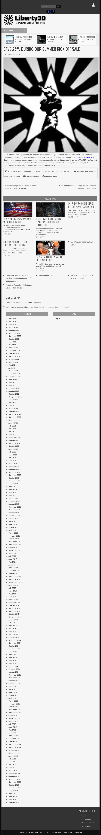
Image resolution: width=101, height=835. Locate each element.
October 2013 (13, 681)
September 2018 (15, 516)
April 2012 (12, 733)
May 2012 (12, 730)
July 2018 (12, 521)
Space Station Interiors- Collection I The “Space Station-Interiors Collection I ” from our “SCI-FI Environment (49, 231)
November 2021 (14, 417)
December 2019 (14, 472)
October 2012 (13, 715)
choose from (42, 163)
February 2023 (14, 388)
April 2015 (12, 631)
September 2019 (15, 481)
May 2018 (12, 527)
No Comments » (32, 176)
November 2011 (14, 747)
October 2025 (13, 339)
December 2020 (14, 443)
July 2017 (12, 556)
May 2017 (12, 562)
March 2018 (13, 533)
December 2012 (14, 710)
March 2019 (13, 498)
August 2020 (13, 449)
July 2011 (12, 759)
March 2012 (13, 736)
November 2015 (14, 611)
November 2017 (14, 545)
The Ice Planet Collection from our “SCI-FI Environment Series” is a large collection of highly (16, 251)
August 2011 (13, 756)
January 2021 (13, 440)
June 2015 (12, 626)
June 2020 (12, 455)
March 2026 (13, 327)
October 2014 (13, 646)
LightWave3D (46, 171)
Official (12, 176)
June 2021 (12, 429)
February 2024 (14, 374)
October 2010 (13, 785)
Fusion (20, 171)
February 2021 (14, 437)
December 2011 (14, 744)
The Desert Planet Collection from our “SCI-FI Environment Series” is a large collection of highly (82, 212)
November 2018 (14, 510)
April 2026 (12, 324)
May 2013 (12, 695)
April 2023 (12, 385)
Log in (57, 319)
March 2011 (13, 770)
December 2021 (14, 414)
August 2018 (13, 519)
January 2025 (13, 353)
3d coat (14, 171)
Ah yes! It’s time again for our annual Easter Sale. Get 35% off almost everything (50, 266)
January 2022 (13, 411)
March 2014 (13, 666)
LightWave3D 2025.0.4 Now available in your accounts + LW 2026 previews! (18, 278)
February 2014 (14, 669)
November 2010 (14, 782)
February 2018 (14, 536)
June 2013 (12, 692)
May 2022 (12, 403)
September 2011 (14, 753)
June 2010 (12, 797)
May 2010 (12, 799)
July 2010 (12, 794)
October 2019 (13, 478)
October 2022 (13, 394)
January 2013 (13, 707)
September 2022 (15, 397)
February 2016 (14, 602)
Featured (80, 171)
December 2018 (14, 507)
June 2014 (12, 658)
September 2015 (15, 617)
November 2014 (14, 643)
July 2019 (12, 487)
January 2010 (13, 802)
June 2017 (12, 559)
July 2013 (12, 689)
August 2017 (13, 553)
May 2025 (12, 345)
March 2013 (13, 701)
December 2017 (14, 542)
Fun (86, 171)
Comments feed (87, 823)
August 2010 (13, 791)
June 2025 (12, 342)
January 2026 (13, 330)
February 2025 (14, 351)
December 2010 (14, 779)
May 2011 (12, 765)
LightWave (36, 171)
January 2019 (13, 504)
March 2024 (13, 371)
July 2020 (12, 452)
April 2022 (12, 406)
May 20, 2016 (14, 54)
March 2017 (13, 568)
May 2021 (12, 432)
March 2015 (13, 634)
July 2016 (12, 588)
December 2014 (14, 640)
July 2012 (12, 724)
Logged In (37, 303)
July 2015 (12, 623)
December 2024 (14, 356)
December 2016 (14, 576)
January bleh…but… (46, 275)
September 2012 (15, 718)
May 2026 (12, 322)
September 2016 (15, 582)
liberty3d (27, 171)
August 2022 (13, 400)
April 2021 (12, 434)
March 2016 (13, 600)
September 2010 (15, 788)
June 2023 (12, 380)
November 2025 (14, 336)
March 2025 (13, 348)
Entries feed (86, 819)
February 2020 (14, 466)
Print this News (51, 176)
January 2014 (13, 672)
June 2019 (12, 490)
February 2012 (14, 739)
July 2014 (12, 655)
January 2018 (13, 539)
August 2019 (13, 484)
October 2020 (13, 446)
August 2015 (13, 620)
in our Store (22, 157)
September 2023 (15, 377)
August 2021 (13, 423)
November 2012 (14, 712)
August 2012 (13, 721)
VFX (69, 171)
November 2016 (14, 579)
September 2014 (15, 649)
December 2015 (14, 608)
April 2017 (12, 565)
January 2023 (13, 391)
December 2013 (14, 675)
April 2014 (12, 663)
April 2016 (12, 597)
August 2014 (13, 652)
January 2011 (13, 776)
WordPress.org (87, 826)
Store (18, 176)
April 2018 (12, 530)
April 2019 (12, 495)
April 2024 (12, 368)
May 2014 (12, 660)
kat (4, 54)
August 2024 (13, 362)
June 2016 (12, 591)
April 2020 (12, 461)
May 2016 (12, 594)
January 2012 (13, 741)
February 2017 (14, 571)
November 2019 (14, 475)
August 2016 (13, 585)
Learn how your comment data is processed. (51, 307)
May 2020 (12, 458)
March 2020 (13, 463)
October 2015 (13, 614)
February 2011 (14, 773)
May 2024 (12, 365)
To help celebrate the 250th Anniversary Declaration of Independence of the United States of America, (17, 228)
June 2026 (12, 319)
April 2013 (12, 698)
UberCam (62, 171)
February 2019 (14, 501)
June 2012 (12, 727)
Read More (7, 234)
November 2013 (14, 678)
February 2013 (14, 704)
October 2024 (13, 359)
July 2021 (12, 426)
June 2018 (12, 524)
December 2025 (14, 333)
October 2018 (13, 513)
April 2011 (12, 768)
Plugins (55, 171)
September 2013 (15, 684)
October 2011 (13, 750)
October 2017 (13, 547)
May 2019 (12, 492)
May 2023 (12, 382)
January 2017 (13, 573)
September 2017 (15, 550)
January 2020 (13, 469)
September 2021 (15, 420)
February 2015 (14, 637)
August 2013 (13, 686)
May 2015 (12, 629)
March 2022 (13, 408)
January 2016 (13, 605)
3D (9, 171)
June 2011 (12, 762)
